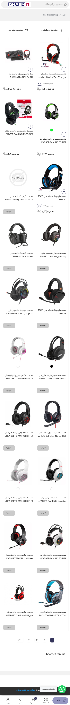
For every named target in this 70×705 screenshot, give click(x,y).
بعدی (20, 640)
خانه (62, 15)
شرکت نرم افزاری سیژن (25, 690)
